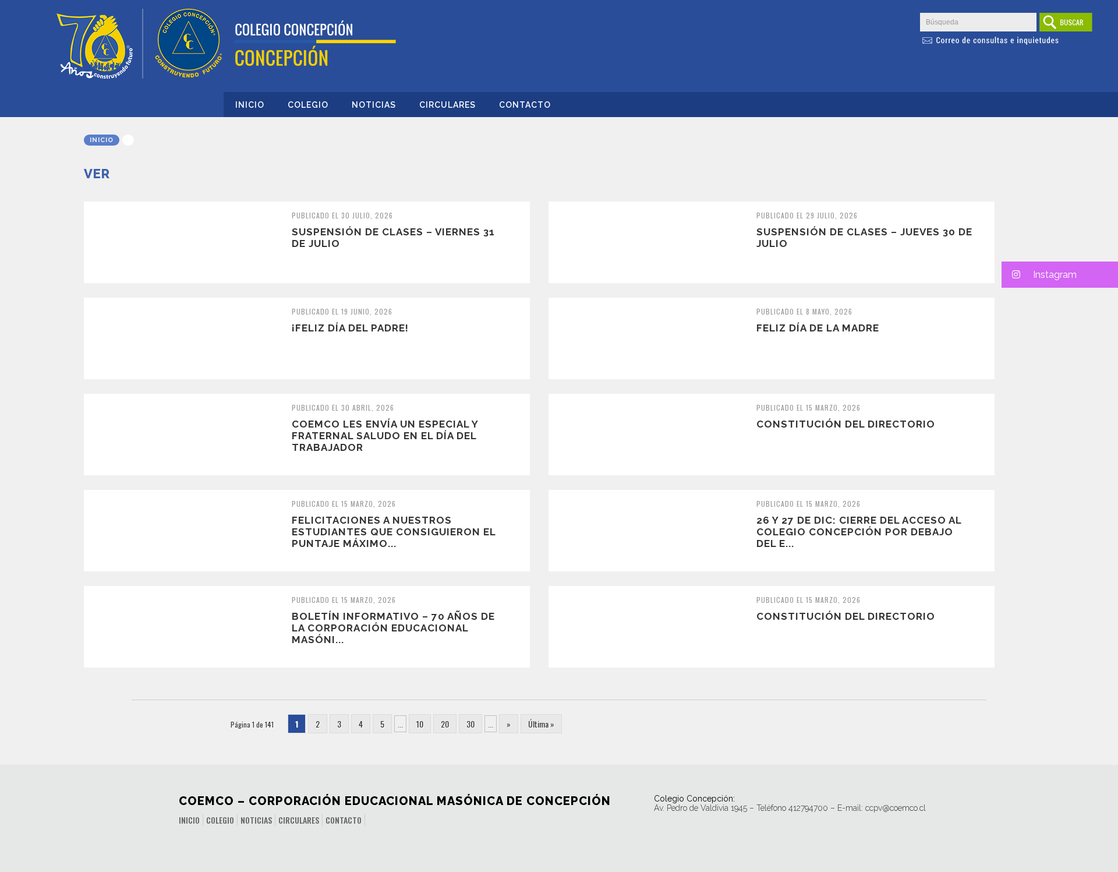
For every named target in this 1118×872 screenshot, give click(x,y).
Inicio (249, 105)
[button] (1060, 275)
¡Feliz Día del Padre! (350, 328)
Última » (541, 724)
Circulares (447, 105)
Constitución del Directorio (845, 424)
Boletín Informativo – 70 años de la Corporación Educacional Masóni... (393, 627)
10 (419, 724)
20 (445, 724)
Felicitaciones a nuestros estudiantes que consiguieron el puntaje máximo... (394, 531)
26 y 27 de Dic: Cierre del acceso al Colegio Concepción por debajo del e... (858, 531)
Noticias (374, 105)
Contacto (525, 105)
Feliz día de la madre (817, 328)
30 (470, 724)
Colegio (308, 105)
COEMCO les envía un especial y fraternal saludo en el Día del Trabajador (385, 435)
